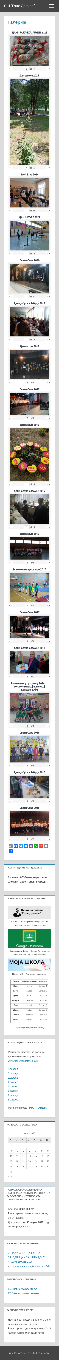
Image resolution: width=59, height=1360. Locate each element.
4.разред (13, 1082)
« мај (10, 1176)
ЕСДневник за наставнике (23, 1293)
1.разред (13, 1068)
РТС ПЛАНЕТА (38, 1107)
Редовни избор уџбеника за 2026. (30, 1266)
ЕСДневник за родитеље (22, 1288)
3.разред (13, 1077)
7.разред (13, 1095)
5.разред (13, 1086)
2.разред (13, 1073)
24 (11, 1166)
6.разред (13, 1090)
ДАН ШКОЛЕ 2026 (22, 1261)
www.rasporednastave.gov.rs (23, 1060)
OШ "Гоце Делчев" (19, 6)
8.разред (13, 1099)
